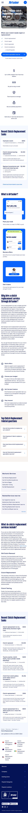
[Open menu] (2, 2)
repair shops (23, 546)
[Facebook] (2, 807)
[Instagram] (5, 807)
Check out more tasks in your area (12, 184)
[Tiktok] (7, 807)
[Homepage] (14, 2)
